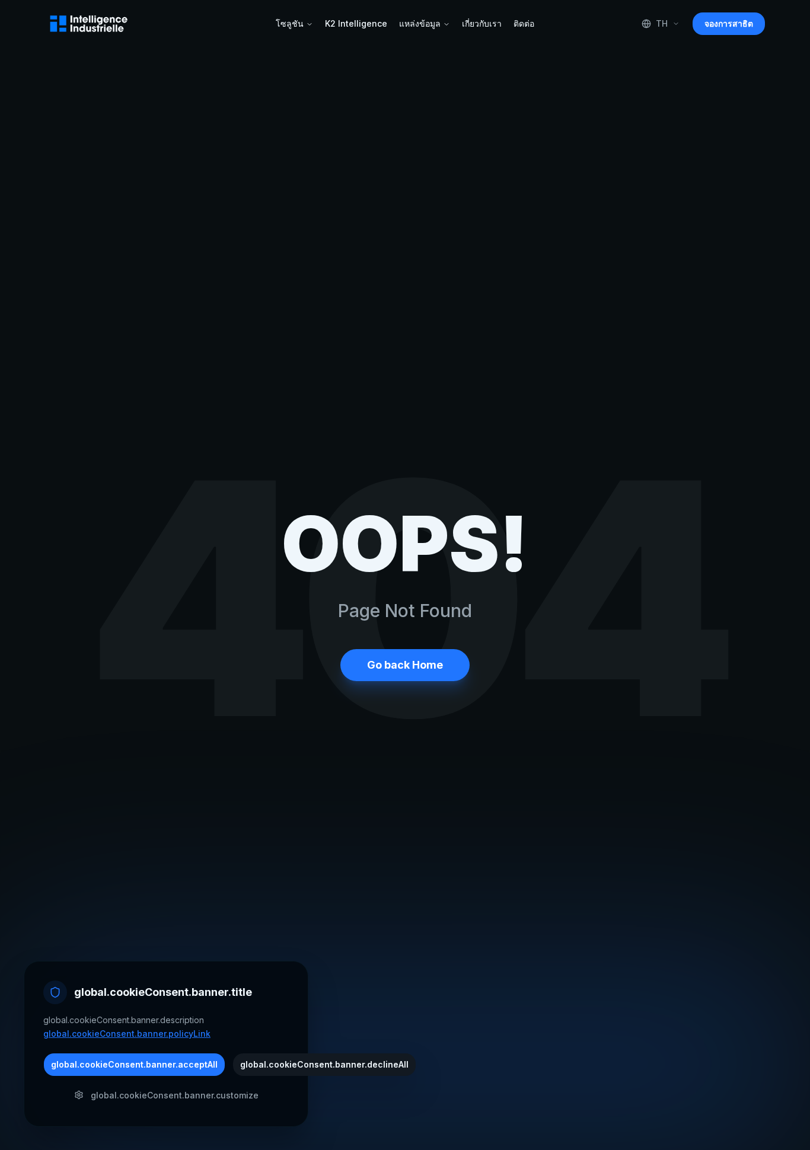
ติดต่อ (524, 23)
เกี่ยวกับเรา (482, 23)
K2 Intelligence (356, 23)
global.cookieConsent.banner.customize (175, 1095)
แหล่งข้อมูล (420, 23)
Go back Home (405, 665)
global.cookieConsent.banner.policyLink (127, 1033)
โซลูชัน (290, 23)
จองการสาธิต (728, 23)
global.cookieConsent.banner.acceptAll (134, 1064)
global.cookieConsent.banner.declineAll (324, 1064)
